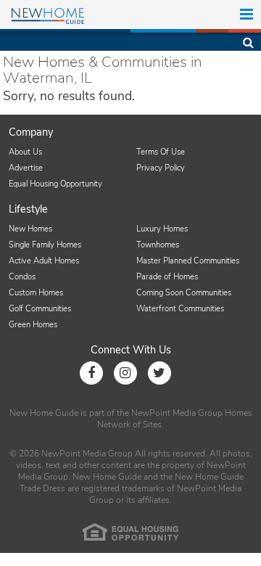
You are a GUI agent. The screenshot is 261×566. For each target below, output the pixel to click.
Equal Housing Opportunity (55, 184)
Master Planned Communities (187, 260)
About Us (25, 152)
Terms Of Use (160, 152)
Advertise (26, 168)
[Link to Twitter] (159, 373)
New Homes (30, 228)
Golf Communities (40, 308)
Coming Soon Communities (183, 292)
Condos (22, 276)
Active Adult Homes (44, 260)
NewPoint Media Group (177, 413)
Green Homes (33, 324)
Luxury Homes (162, 228)
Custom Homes (36, 292)
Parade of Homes (167, 276)
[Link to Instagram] (125, 373)
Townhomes (157, 244)
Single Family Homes (45, 244)
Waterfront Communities (180, 308)
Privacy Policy (160, 168)
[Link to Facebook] (91, 373)
